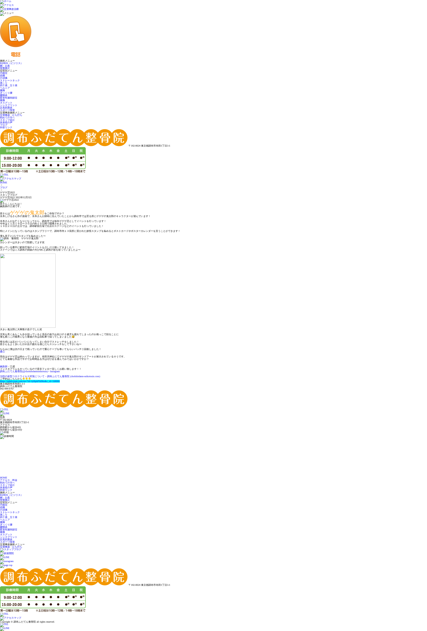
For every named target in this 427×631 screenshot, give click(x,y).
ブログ (3, 125)
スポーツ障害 (7, 110)
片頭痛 (3, 78)
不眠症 (3, 73)
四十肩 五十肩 (8, 85)
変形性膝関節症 (8, 97)
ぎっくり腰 (6, 92)
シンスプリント (8, 105)
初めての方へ (7, 117)
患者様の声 (6, 122)
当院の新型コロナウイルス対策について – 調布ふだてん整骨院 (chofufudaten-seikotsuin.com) (50, 376)
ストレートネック (10, 80)
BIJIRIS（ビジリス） (11, 63)
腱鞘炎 (3, 95)
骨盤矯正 (5, 68)
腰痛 (2, 90)
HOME (3, 182)
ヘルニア (5, 88)
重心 (2, 351)
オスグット (6, 102)
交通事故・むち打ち (11, 115)
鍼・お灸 (5, 65)
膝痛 (2, 100)
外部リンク (6, 127)
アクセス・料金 (8, 480)
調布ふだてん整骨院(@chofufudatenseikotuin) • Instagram (30, 371)
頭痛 (2, 75)
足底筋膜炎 (6, 107)
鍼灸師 (3, 366)
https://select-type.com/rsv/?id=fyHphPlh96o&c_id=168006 (30, 381)
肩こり (3, 83)
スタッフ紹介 (7, 120)
